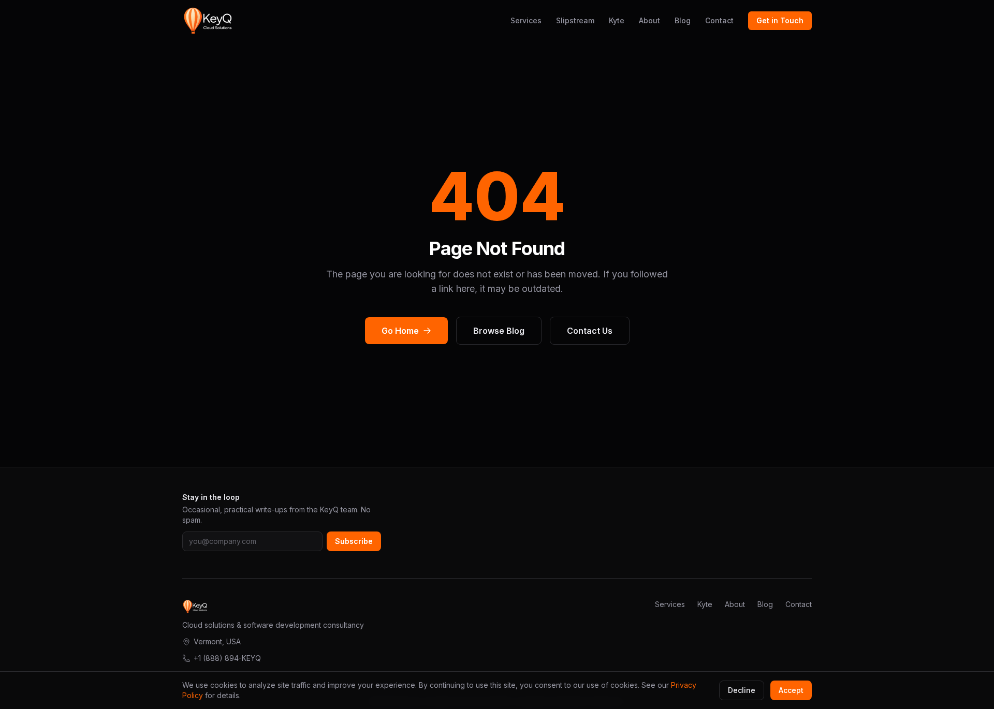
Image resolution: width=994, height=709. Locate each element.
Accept (791, 690)
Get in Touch (779, 20)
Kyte (616, 20)
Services (526, 20)
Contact (719, 20)
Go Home (400, 331)
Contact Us (589, 331)
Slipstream (575, 20)
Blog (683, 20)
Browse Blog (498, 331)
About (649, 20)
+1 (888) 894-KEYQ (227, 658)
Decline (741, 690)
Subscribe (354, 541)
